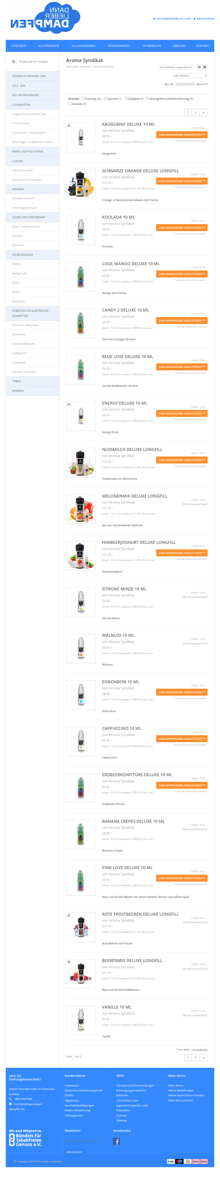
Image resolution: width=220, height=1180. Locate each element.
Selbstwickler (22, 255)
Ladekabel (18, 362)
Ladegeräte (19, 353)
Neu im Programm (25, 95)
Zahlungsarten (74, 1115)
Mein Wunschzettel (180, 1100)
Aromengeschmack (24, 208)
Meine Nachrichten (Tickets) (186, 1095)
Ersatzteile (18, 334)
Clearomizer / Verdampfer (28, 133)
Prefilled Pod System (27, 151)
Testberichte (151, 46)
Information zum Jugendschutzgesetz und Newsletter (132, 1105)
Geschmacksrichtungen (27, 180)
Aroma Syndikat (103, 66)
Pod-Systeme (20, 123)
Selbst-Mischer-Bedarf (28, 217)
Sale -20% (18, 86)
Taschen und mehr (24, 372)
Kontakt (202, 46)
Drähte (16, 264)
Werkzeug (18, 301)
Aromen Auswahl (23, 198)
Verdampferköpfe (23, 344)
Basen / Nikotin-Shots (26, 226)
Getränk (114, 99)
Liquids (17, 161)
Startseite (18, 46)
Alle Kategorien (83, 46)
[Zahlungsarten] (171, 1161)
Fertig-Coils (19, 273)
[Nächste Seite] (203, 112)
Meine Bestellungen (181, 1090)
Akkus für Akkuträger (25, 325)
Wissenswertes (119, 46)
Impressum (72, 1085)
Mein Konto (205, 19)
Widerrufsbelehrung (77, 1110)
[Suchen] (14, 62)
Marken (18, 391)
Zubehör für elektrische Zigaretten (30, 313)
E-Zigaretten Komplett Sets (29, 114)
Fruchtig (93, 99)
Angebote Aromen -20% (29, 76)
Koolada (78, 104)
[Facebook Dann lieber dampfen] (116, 1141)
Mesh (15, 282)
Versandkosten (200, 1049)
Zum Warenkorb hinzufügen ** (182, 135)
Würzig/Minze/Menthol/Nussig (171, 99)
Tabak (16, 381)
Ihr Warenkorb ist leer (173, 19)
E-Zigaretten (21, 105)
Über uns (179, 46)
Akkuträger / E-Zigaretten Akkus (32, 142)
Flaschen (17, 245)
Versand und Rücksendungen (135, 1085)
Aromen (18, 189)
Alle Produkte (48, 46)
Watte (16, 292)
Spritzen (17, 236)
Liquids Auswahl (22, 170)
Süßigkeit (135, 99)
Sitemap (121, 1120)
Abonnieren (74, 1152)
